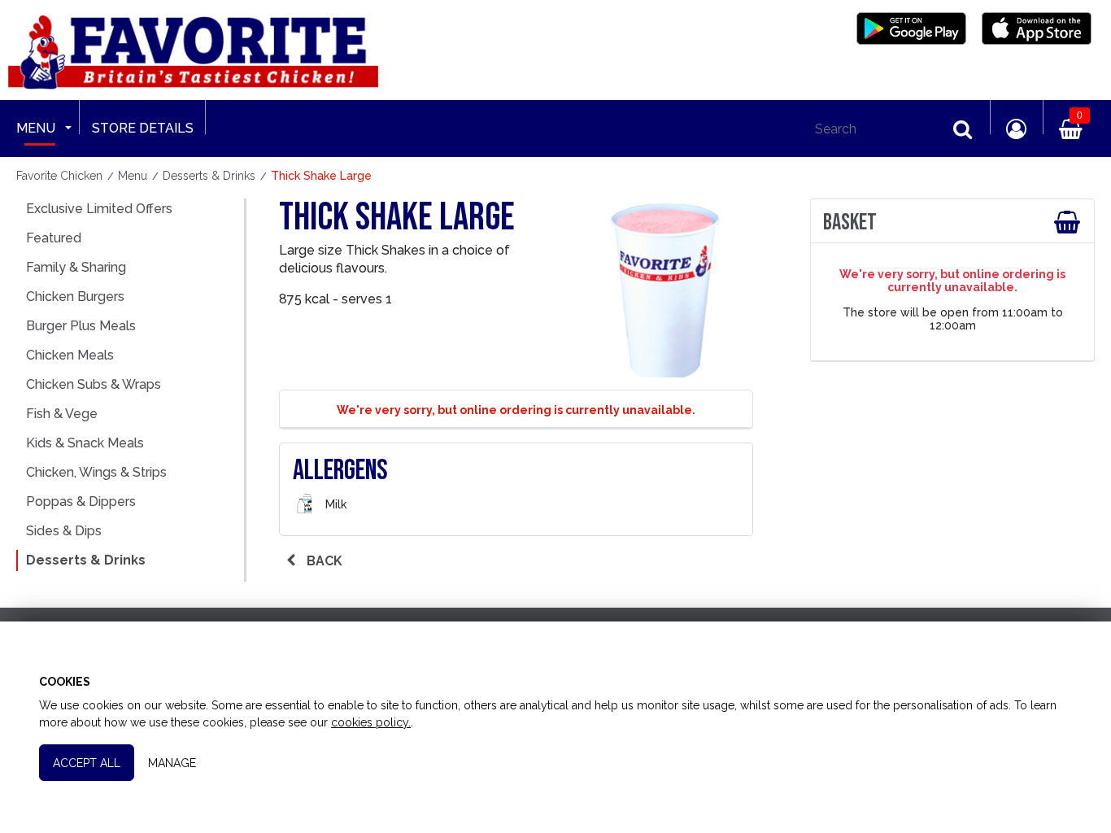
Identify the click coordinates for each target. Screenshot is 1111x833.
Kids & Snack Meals (85, 443)
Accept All (86, 763)
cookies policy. (371, 722)
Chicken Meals (70, 355)
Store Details (143, 128)
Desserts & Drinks (86, 560)
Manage (172, 763)
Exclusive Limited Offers (99, 208)
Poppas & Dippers (81, 501)
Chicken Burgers (75, 296)
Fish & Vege (62, 413)
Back (322, 561)
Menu (35, 128)
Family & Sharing (76, 267)
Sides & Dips (64, 531)
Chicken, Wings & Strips (96, 472)
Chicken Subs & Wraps (93, 384)
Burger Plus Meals (81, 326)
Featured (53, 238)
